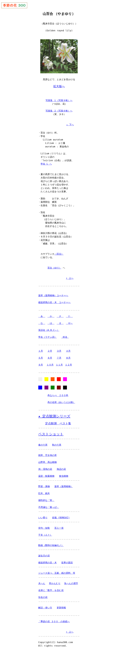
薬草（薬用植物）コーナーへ (53, 295)
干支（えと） (45, 535)
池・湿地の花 (45, 469)
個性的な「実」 (46, 500)
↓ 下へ (70, 124)
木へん (41, 583)
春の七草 (42, 444)
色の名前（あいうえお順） (61, 402)
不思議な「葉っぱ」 (48, 507)
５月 (40, 357)
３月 (59, 351)
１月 (40, 351)
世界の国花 (67, 562)
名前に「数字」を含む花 (51, 590)
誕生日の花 (44, 555)
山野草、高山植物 (47, 462)
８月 (68, 357)
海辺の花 (61, 469)
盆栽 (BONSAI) (61, 517)
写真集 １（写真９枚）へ (59, 100)
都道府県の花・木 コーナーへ (54, 302)
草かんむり (54, 583)
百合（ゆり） (54, 267)
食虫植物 (63, 476)
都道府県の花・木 (47, 562)
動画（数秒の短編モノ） (51, 545)
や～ (69, 323)
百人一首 (59, 528)
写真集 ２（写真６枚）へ (59, 110)
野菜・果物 (44, 486)
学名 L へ (46, 163)
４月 (68, 351)
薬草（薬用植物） (63, 486)
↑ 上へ (69, 278)
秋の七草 (56, 444)
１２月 (68, 364)
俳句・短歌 (44, 528)
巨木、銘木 (44, 493)
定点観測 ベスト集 (58, 423)
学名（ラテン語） (47, 337)
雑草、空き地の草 (47, 455)
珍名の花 (42, 597)
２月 (49, 351)
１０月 (50, 364)
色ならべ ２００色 (57, 395)
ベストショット (50, 434)
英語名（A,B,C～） (48, 330)
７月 (59, 357)
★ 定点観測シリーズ (54, 416)
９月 (40, 364)
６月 (49, 357)
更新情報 (61, 607)
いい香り (42, 517)
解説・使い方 (45, 607)
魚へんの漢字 (71, 583)
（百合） (59, 254)
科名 (65, 337)
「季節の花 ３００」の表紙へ (54, 621)
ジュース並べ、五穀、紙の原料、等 (56, 573)
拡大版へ (59, 86)
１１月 (59, 364)
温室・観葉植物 (46, 476)
